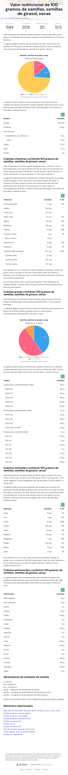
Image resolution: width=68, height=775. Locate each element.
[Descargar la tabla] (63, 114)
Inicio (2, 18)
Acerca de (28, 769)
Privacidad (37, 769)
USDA (20, 107)
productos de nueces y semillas (51, 699)
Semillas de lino (9, 724)
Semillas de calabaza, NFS (13, 734)
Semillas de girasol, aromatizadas (15, 716)
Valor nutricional (9, 18)
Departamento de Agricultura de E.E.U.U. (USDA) (36, 97)
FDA (23, 189)
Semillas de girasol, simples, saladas (17, 713)
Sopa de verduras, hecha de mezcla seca (18, 729)
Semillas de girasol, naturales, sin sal (17, 718)
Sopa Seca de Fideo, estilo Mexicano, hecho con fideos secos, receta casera (31, 711)
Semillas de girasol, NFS (12, 721)
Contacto (45, 769)
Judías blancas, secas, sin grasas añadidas (19, 732)
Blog (21, 769)
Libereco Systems (46, 764)
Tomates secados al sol (12, 726)
